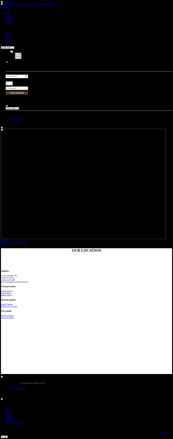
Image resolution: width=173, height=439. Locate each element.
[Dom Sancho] (7, 2)
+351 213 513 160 (8, 280)
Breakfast (9, 18)
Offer (11, 106)
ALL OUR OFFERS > (14, 120)
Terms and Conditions (18, 389)
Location (9, 21)
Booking (12, 62)
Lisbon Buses (6, 293)
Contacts (9, 23)
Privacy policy (15, 387)
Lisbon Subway (7, 291)
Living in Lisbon (7, 316)
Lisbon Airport (6, 295)
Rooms (8, 16)
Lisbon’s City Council (9, 306)
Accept (4, 437)
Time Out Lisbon (7, 318)
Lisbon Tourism (7, 304)
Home (8, 12)
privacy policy (164, 433)
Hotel (8, 14)
